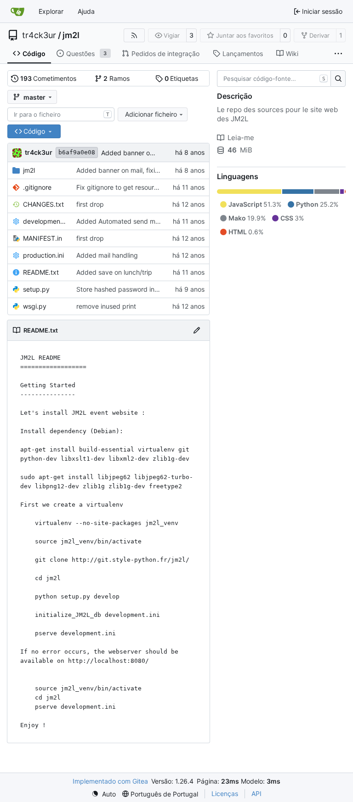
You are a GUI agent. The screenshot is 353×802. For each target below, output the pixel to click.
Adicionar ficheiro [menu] (151, 114)
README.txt (41, 272)
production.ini (43, 255)
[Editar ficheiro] (196, 330)
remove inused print (106, 306)
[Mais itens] (338, 53)
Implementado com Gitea (110, 781)
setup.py (36, 289)
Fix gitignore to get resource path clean (135, 187)
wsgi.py (34, 306)
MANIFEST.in (42, 238)
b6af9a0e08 (76, 152)
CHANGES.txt (43, 204)
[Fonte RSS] (134, 35)
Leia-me (241, 137)
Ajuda (86, 11)
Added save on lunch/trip (114, 272)
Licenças (224, 793)
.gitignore (37, 187)
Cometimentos (48, 78)
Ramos (116, 78)
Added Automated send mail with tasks (135, 221)
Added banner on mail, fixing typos (153, 153)
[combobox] (60, 114)
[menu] (103, 794)
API (256, 793)
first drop (90, 204)
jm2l (71, 35)
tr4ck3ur (39, 35)
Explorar (51, 11)
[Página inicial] (17, 11)
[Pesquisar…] (338, 78)
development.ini (45, 221)
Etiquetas (182, 78)
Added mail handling (107, 255)
